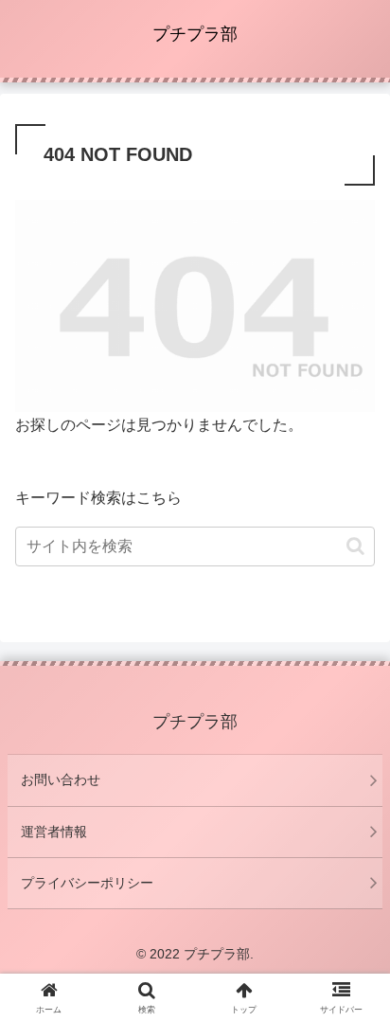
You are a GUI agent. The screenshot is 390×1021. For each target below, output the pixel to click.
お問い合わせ (60, 779)
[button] (355, 546)
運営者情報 (54, 831)
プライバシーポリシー (87, 882)
